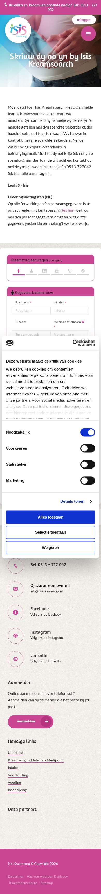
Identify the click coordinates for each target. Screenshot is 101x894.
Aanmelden (26, 721)
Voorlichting (18, 775)
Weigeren (50, 547)
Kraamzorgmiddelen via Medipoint (36, 760)
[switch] (87, 448)
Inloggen (84, 19)
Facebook (39, 608)
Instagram (40, 631)
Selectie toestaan (50, 532)
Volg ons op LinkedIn (45, 661)
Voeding (14, 782)
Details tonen (72, 501)
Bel (48, 564)
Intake (13, 767)
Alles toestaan (50, 517)
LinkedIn (38, 655)
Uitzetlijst (15, 752)
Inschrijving (17, 789)
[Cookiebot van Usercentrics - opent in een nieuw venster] (72, 342)
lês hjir (68, 210)
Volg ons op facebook (45, 614)
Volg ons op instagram (46, 638)
